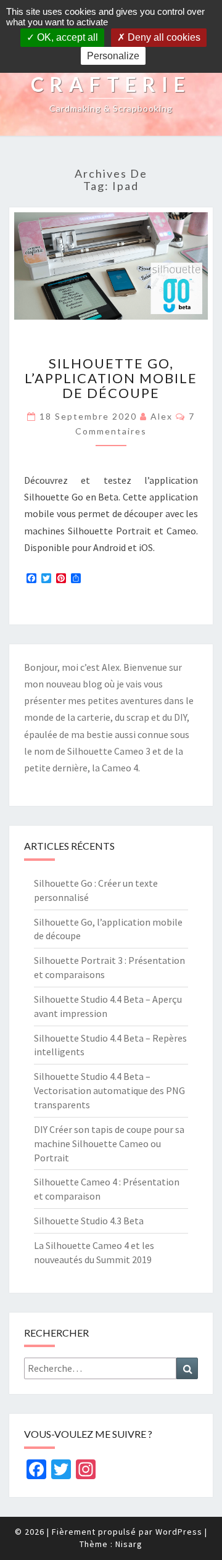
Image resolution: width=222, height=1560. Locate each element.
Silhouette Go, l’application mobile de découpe (111, 378)
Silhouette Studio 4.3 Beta (89, 1220)
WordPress (178, 1531)
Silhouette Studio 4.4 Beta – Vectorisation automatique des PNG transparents (109, 1090)
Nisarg (128, 1544)
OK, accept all (66, 37)
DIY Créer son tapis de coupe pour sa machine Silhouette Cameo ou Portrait (109, 1143)
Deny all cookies (162, 37)
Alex (161, 416)
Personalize (113, 56)
